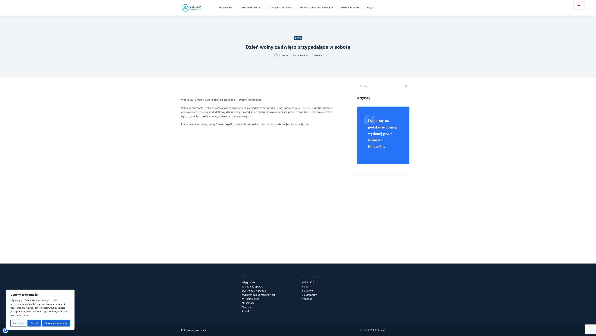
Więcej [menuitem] (370, 8)
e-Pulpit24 (308, 282)
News (298, 38)
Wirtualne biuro (251, 298)
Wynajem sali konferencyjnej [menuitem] (316, 8)
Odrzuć (34, 323)
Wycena (246, 307)
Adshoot (307, 298)
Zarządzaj (18, 323)
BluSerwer (308, 290)
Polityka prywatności (193, 330)
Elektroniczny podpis (254, 290)
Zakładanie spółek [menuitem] (250, 8)
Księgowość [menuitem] (225, 8)
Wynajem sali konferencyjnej (258, 294)
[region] (40, 310)
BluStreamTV (309, 294)
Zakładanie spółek (252, 286)
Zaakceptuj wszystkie (56, 323)
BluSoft (306, 286)
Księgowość (249, 282)
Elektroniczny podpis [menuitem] (280, 8)
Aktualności (248, 302)
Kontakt (246, 311)
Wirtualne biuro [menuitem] (350, 8)
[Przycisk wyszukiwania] (406, 86)
